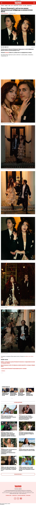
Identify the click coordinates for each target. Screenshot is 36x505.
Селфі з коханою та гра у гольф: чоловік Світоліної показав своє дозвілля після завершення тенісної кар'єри (26, 469)
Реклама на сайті (8, 495)
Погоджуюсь (2, 504)
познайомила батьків (10, 169)
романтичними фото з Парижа (19, 306)
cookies (9, 503)
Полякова (3, 370)
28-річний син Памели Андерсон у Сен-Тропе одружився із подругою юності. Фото (26, 433)
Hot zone (24, 5)
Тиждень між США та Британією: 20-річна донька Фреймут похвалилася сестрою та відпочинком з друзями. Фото (8, 469)
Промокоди (28, 495)
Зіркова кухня (16, 5)
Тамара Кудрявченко (4, 13)
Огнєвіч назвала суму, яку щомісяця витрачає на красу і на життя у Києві (27, 450)
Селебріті (2, 5)
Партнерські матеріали (21, 495)
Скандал (6, 5)
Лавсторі (20, 5)
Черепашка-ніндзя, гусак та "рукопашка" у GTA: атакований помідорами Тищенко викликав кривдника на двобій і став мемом (8, 434)
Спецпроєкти (29, 5)
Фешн (9, 5)
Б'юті (12, 5)
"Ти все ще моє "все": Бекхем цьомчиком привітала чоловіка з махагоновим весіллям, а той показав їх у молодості (26, 417)
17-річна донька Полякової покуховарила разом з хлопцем (13, 368)
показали (7, 52)
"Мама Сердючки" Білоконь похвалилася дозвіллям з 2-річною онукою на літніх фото (8, 417)
